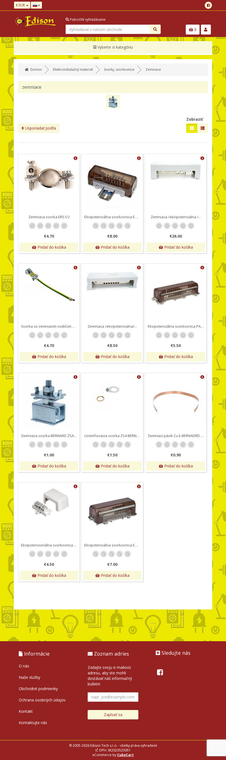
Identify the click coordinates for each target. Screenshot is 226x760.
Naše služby (29, 677)
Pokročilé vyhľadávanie (87, 19)
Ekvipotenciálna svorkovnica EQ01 (112, 216)
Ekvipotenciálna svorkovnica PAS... (176, 326)
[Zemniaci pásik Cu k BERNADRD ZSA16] (175, 402)
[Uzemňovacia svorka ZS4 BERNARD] (112, 393)
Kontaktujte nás (33, 722)
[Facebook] (208, 5)
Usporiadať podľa (40, 128)
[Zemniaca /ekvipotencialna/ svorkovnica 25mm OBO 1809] (112, 281)
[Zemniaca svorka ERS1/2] (49, 175)
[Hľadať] (155, 29)
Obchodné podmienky (38, 688)
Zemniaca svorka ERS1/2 (49, 216)
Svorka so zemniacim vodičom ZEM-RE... (50, 326)
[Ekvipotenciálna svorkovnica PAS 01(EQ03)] (175, 292)
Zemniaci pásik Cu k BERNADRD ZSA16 (177, 435)
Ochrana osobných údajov (42, 700)
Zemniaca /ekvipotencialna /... (176, 216)
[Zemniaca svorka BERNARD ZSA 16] (49, 402)
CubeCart (125, 755)
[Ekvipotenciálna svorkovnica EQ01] (112, 183)
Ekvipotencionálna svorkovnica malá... (50, 545)
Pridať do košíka (51, 247)
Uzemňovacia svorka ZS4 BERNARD (113, 435)
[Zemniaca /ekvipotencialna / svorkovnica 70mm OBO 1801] (175, 172)
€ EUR (21, 5)
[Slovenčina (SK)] (36, 5)
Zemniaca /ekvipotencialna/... (112, 326)
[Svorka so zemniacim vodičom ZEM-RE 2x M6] (49, 284)
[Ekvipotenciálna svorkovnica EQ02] (112, 511)
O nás (24, 666)
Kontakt (26, 711)
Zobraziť (194, 119)
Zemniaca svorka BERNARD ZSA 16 (50, 435)
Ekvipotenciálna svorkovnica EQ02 (112, 545)
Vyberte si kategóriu (114, 47)
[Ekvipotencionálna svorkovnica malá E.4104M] (49, 502)
